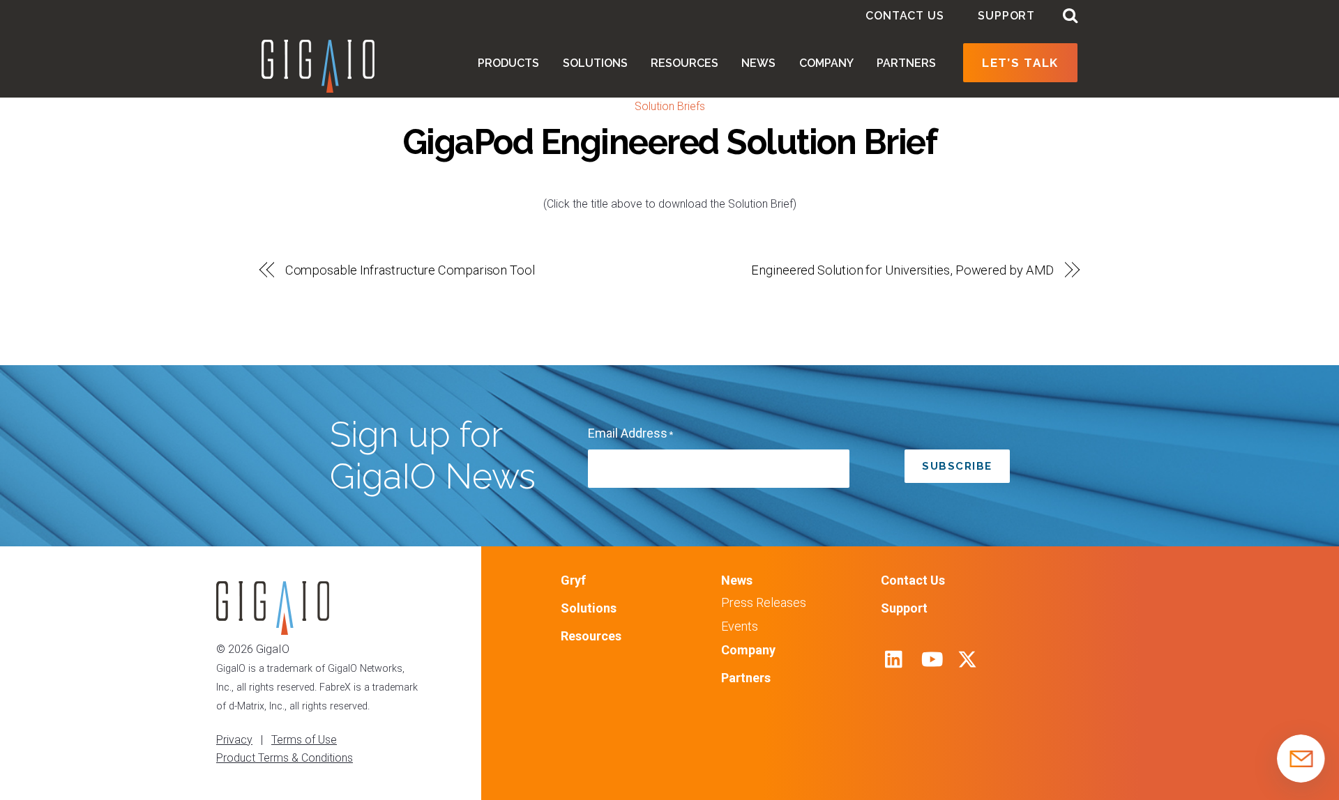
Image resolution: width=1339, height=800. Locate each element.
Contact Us (904, 15)
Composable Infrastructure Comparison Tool (410, 270)
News (758, 63)
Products (508, 63)
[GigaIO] (318, 86)
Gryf (573, 580)
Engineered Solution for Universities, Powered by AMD (902, 270)
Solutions (595, 63)
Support (1006, 15)
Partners (906, 63)
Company (826, 63)
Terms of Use (304, 739)
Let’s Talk (1020, 63)
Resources (684, 63)
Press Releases (763, 602)
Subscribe (957, 466)
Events (739, 626)
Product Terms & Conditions (284, 757)
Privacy (234, 739)
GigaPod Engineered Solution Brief (669, 141)
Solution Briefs (670, 106)
